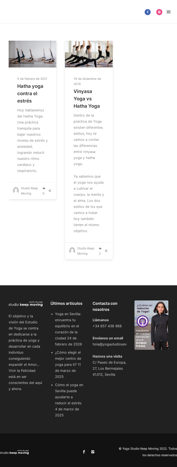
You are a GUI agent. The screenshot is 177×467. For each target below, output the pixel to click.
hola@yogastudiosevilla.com (116, 344)
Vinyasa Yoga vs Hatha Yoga (87, 98)
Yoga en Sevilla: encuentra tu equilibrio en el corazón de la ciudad (68, 326)
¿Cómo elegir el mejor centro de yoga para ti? (68, 358)
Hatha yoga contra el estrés (30, 93)
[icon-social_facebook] (85, 452)
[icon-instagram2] (159, 12)
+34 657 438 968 (107, 326)
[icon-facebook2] (149, 12)
